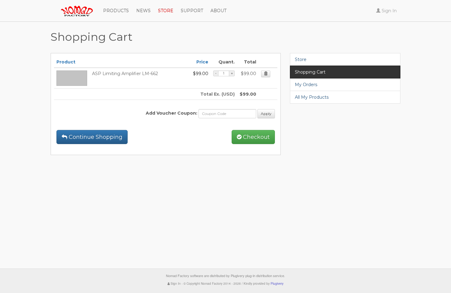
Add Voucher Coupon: (171, 113)
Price (202, 62)
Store (300, 59)
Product (65, 62)
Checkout (255, 137)
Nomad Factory (50, 7)
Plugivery (277, 283)
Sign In (175, 283)
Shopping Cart (310, 72)
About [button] (218, 10)
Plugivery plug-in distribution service (257, 275)
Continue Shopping (94, 137)
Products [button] (116, 10)
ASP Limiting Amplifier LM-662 (125, 73)
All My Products (312, 97)
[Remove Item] (265, 73)
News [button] (143, 10)
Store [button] (165, 10)
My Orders (306, 84)
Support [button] (192, 10)
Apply (266, 113)
